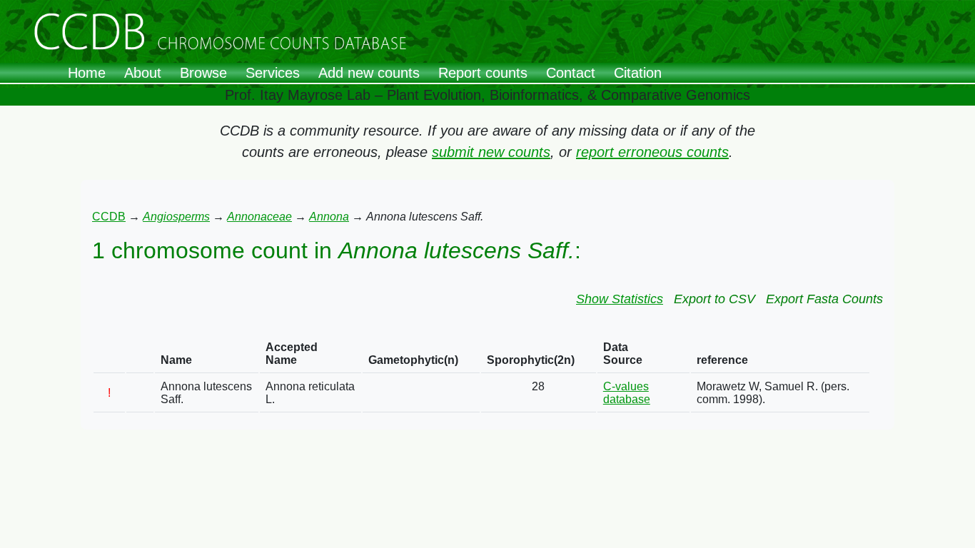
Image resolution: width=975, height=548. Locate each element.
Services (273, 73)
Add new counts (369, 73)
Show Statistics (619, 299)
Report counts (482, 73)
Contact (570, 73)
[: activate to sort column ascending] (109, 354)
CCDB (109, 216)
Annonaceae (259, 216)
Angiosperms (176, 216)
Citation (638, 73)
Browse (203, 73)
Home (87, 73)
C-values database (626, 392)
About (142, 73)
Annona (329, 216)
